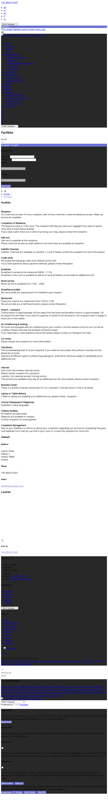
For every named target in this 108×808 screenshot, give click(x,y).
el (4, 10)
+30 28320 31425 (9, 2)
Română (5, 695)
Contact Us (9, 106)
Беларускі (52, 689)
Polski (94, 692)
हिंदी (66, 689)
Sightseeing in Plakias (17, 97)
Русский (8, 602)
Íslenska (19, 692)
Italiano (5, 692)
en (5, 13)
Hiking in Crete (13, 103)
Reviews (8, 89)
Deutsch (8, 591)
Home (7, 43)
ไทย (51, 692)
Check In (5, 156)
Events (9, 48)
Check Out (6, 159)
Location (8, 92)
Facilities (8, 83)
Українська (59, 692)
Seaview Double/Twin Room (20, 63)
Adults (4, 162)
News (9, 51)
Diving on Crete (14, 100)
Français (8, 600)
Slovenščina (39, 695)
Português (85, 692)
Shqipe (29, 695)
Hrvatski (81, 689)
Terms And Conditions (20, 664)
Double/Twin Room (16, 57)
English (7, 597)
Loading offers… (14, 77)
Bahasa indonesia (94, 689)
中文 (59, 695)
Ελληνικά (8, 594)
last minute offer (14, 80)
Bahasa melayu (22, 689)
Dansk (48, 686)
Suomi (74, 686)
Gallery (7, 86)
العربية (68, 686)
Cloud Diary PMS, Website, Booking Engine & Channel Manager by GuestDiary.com (42, 661)
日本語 (69, 692)
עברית (11, 692)
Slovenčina (51, 695)
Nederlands (36, 692)
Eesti (62, 686)
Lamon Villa (12, 69)
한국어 (76, 692)
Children (5, 174)
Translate (23, 704)
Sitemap (89, 661)
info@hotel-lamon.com (12, 486)
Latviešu (98, 686)
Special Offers (11, 74)
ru (5, 19)
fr (4, 16)
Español (55, 686)
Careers (10, 45)
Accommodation (12, 54)
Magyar (73, 689)
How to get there (14, 95)
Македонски (7, 689)
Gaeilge (81, 686)
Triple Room (12, 60)
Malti (32, 689)
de (5, 7)
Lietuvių (90, 686)
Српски (22, 695)
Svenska (14, 695)
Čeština (61, 689)
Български (41, 689)
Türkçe (45, 692)
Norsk (26, 692)
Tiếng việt (102, 692)
